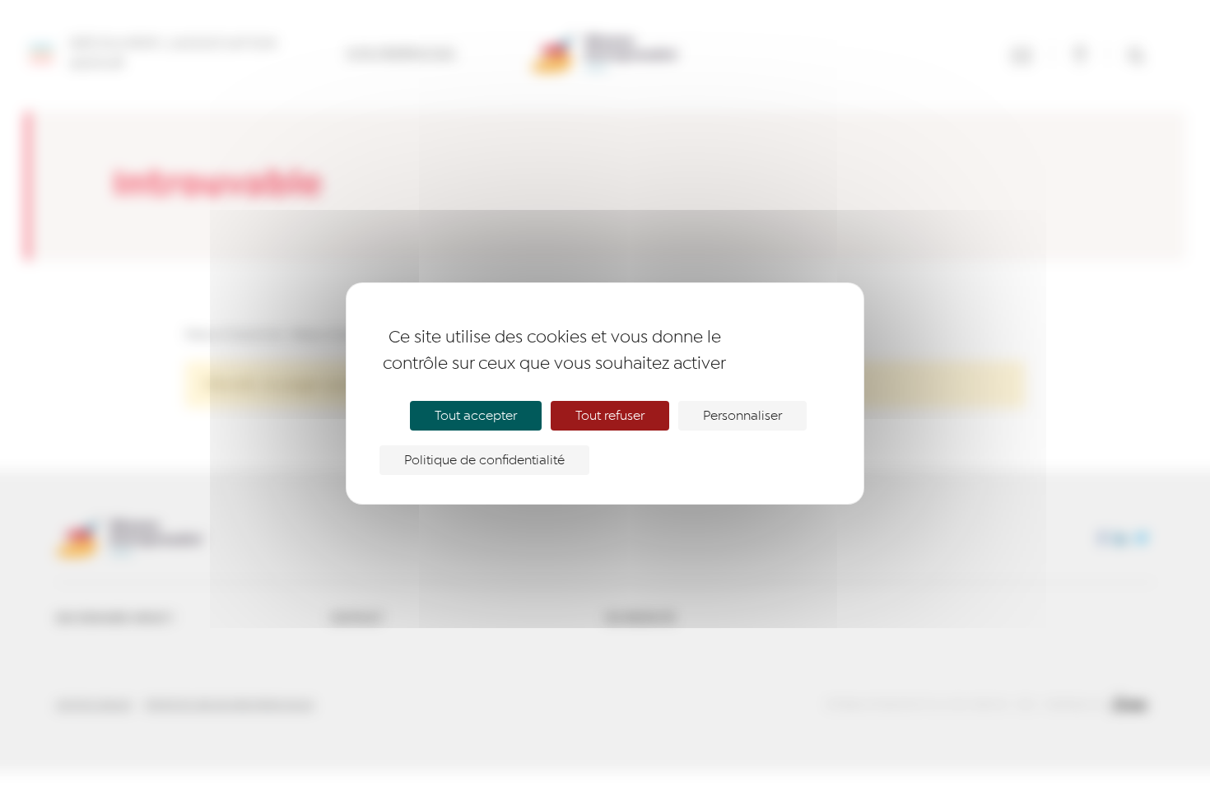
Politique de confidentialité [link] (484, 460)
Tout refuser (610, 415)
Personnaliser (742, 415)
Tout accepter (476, 415)
